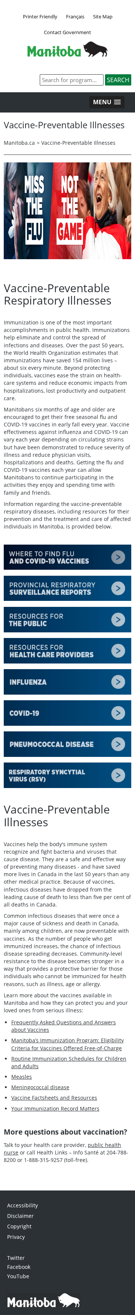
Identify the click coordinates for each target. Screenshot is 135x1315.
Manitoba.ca (19, 142)
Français (75, 16)
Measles (21, 1076)
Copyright (19, 1226)
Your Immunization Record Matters (55, 1108)
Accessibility (22, 1205)
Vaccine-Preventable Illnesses (78, 142)
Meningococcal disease (40, 1087)
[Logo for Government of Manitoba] (67, 54)
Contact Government (67, 32)
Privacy (16, 1236)
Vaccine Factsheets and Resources (54, 1097)
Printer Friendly (40, 16)
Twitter (16, 1257)
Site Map (102, 16)
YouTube (18, 1276)
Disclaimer (20, 1215)
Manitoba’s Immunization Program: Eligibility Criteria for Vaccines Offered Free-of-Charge (67, 1044)
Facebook (18, 1266)
